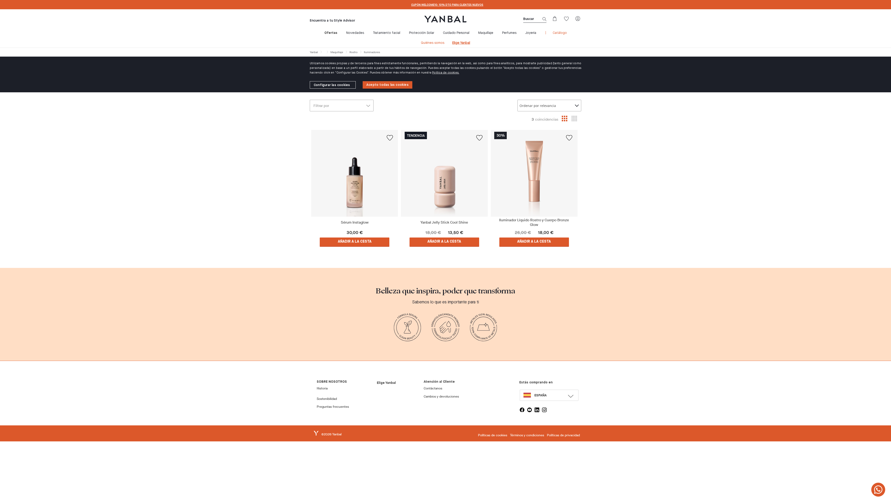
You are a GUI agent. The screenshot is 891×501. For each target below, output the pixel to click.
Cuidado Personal (456, 33)
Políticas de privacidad (563, 435)
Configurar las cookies (332, 85)
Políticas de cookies (492, 435)
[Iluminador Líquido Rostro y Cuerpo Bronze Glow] (534, 173)
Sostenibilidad (327, 399)
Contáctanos (433, 388)
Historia (322, 388)
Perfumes (509, 33)
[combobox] (549, 105)
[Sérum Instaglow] (355, 173)
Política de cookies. (445, 72)
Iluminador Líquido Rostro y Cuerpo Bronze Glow (534, 222)
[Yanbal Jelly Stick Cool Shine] (444, 173)
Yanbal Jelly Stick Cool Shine (444, 222)
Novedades (355, 33)
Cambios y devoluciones (441, 396)
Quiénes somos (432, 43)
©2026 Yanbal (331, 434)
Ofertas (330, 33)
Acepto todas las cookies (387, 85)
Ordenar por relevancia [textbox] (538, 105)
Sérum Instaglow (354, 222)
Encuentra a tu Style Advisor (332, 20)
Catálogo (560, 33)
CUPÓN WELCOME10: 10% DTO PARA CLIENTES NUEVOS (447, 5)
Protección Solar (421, 33)
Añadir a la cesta (354, 242)
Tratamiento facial (386, 33)
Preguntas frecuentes (333, 407)
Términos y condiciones (527, 435)
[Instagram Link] (544, 410)
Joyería (530, 33)
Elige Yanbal (461, 43)
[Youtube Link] (529, 410)
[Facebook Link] (522, 410)
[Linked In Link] (537, 410)
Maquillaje (485, 33)
